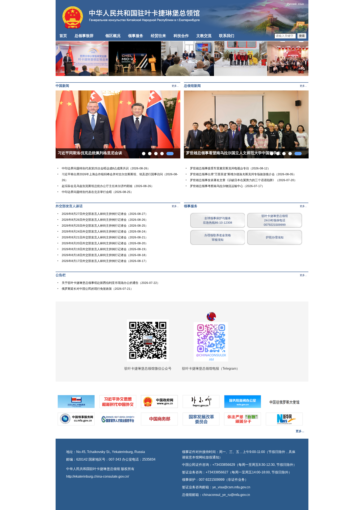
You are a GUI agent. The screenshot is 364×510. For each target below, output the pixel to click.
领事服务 (135, 36)
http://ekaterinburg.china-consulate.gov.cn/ (97, 476)
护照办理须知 (275, 237)
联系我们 (226, 36)
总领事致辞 (84, 36)
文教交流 (203, 36)
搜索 (302, 35)
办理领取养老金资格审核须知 (217, 237)
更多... (175, 85)
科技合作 (181, 36)
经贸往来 (158, 36)
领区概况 (112, 36)
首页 (63, 36)
